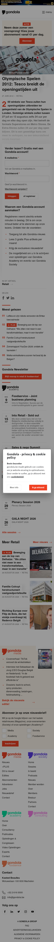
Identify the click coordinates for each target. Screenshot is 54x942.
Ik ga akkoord (38, 487)
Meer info (14, 487)
